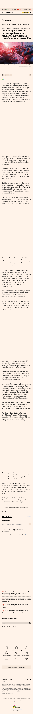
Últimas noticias (26, 24)
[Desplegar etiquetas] (30, 524)
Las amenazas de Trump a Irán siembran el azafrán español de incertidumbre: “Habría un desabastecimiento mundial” (15, 593)
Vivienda (4, 24)
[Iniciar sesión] (30, 12)
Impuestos (14, 24)
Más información (5, 531)
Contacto (5, 698)
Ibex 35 (4, 9)
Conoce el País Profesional (16, 667)
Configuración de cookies (24, 698)
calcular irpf (6, 649)
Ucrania (3, 524)
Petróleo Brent (26, 9)
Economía (6, 20)
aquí (24, 534)
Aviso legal (9, 698)
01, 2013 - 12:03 (18, 70)
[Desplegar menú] (3, 12)
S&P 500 (14, 9)
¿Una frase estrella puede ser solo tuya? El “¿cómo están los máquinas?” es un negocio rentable (16, 611)
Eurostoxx (8, 626)
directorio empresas (26, 655)
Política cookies (15, 698)
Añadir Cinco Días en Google (10, 79)
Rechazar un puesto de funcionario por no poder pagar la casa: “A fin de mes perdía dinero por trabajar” (16, 606)
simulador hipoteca (16, 649)
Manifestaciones (10, 524)
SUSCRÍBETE (25, 12)
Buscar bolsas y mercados (9, 618)
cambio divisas (17, 655)
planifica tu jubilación (6, 655)
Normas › (29, 516)
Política (19, 24)
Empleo (8, 24)
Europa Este (18, 524)
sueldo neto (26, 649)
